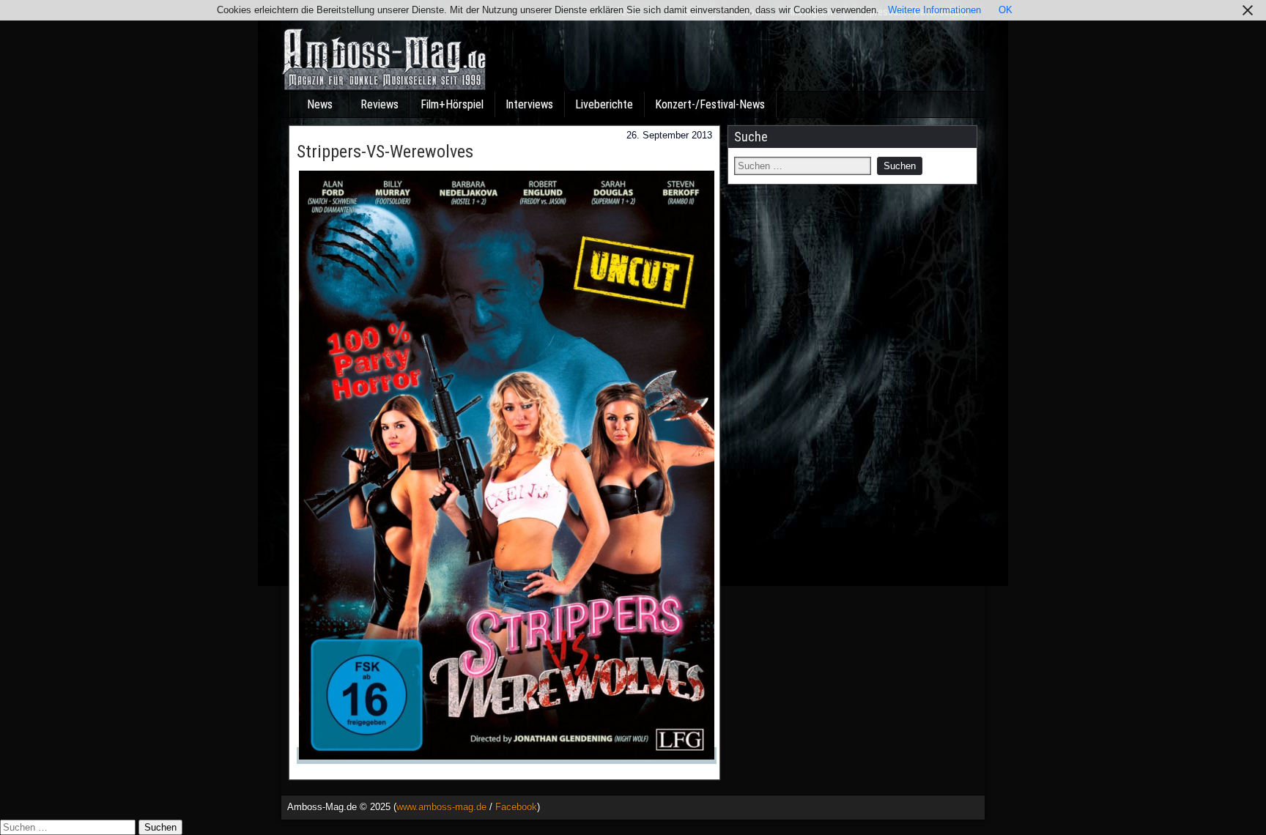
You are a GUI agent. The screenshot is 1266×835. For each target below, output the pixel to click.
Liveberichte (604, 104)
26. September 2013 (669, 135)
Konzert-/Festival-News (710, 104)
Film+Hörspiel (452, 104)
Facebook (516, 806)
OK (1006, 9)
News (320, 104)
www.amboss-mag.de (441, 806)
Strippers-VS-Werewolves (385, 151)
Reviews (379, 104)
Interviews (529, 104)
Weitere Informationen (934, 9)
